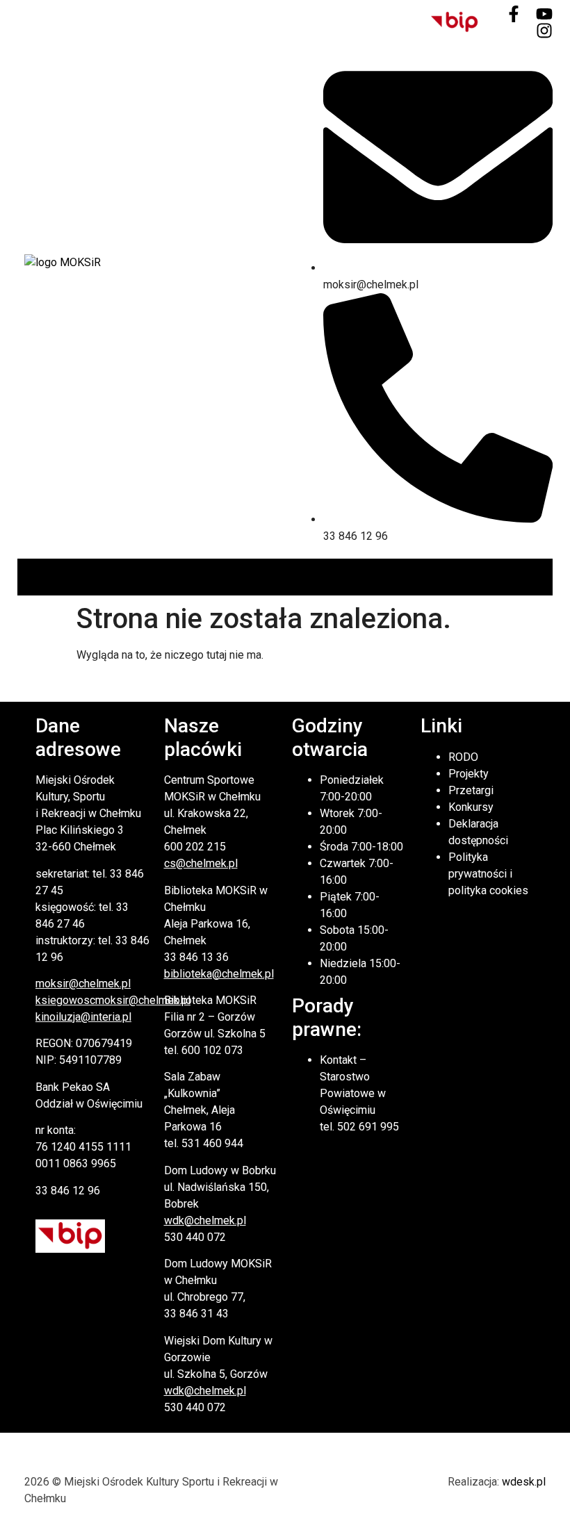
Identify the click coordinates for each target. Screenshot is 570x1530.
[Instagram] (544, 30)
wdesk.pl (524, 1481)
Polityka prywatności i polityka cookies (488, 873)
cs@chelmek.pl (201, 863)
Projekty (468, 773)
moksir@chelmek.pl (83, 983)
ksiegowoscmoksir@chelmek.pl (112, 1000)
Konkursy (471, 807)
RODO (463, 757)
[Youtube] (544, 14)
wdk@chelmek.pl (205, 1220)
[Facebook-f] (513, 14)
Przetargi (471, 790)
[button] (541, 577)
